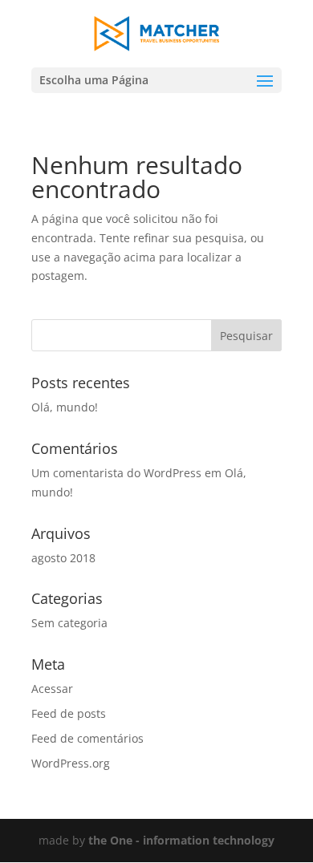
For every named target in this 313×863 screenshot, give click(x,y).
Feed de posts (68, 713)
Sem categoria (69, 622)
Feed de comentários (87, 738)
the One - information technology (181, 840)
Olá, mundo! (64, 407)
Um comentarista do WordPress (116, 472)
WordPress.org (70, 763)
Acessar (52, 688)
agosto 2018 (63, 557)
